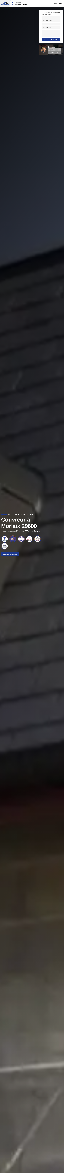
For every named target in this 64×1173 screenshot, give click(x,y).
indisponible (17, 2)
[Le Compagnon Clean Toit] (5, 3)
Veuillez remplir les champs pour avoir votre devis (51, 13)
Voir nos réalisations (10, 554)
